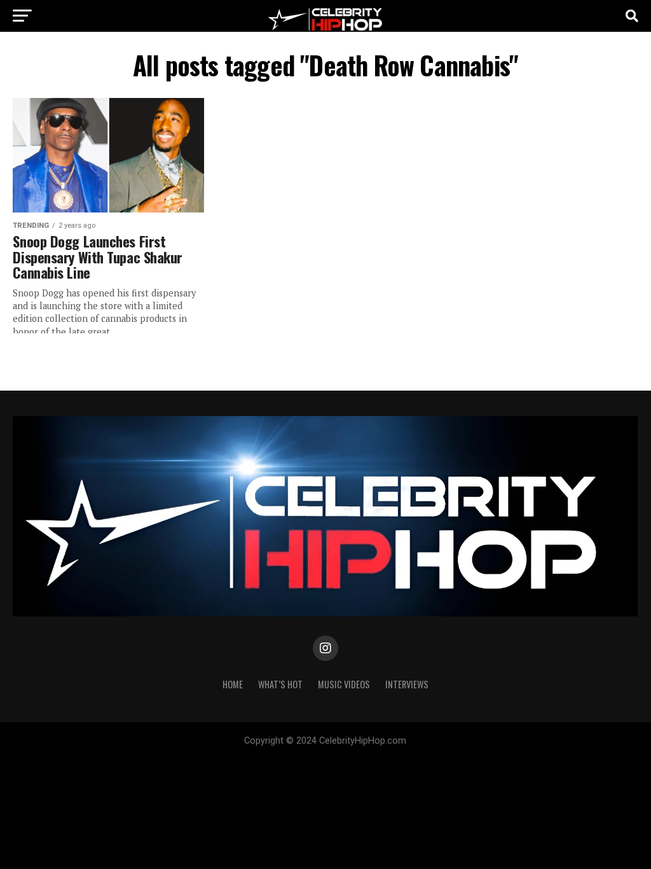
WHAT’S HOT (280, 684)
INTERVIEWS (406, 684)
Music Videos (344, 684)
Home (233, 684)
